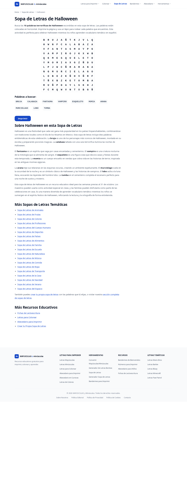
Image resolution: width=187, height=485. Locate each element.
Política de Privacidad (95, 397)
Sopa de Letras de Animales (30, 210)
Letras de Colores (67, 382)
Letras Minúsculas (67, 364)
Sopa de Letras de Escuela (29, 249)
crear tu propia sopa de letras (44, 294)
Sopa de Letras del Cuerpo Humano (34, 227)
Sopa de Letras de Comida (29, 262)
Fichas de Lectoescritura (28, 313)
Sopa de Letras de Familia (29, 245)
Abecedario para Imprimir (29, 321)
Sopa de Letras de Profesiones (31, 223)
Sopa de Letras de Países (29, 236)
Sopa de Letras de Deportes (30, 232)
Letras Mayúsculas (67, 360)
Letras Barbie (152, 364)
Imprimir (23, 118)
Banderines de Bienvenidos (129, 360)
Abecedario (148, 3)
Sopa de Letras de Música (29, 258)
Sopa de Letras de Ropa (28, 266)
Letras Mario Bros (154, 360)
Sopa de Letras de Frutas (29, 214)
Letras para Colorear (27, 317)
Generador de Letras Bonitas (100, 368)
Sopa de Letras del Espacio (29, 288)
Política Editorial (77, 397)
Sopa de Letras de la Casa (29, 275)
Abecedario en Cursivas (69, 377)
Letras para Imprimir (89, 3)
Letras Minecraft (154, 373)
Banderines (134, 3)
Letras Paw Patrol (154, 377)
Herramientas (163, 3)
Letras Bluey (152, 369)
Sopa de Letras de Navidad (29, 280)
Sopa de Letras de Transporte (31, 271)
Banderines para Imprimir (99, 381)
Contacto (127, 397)
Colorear (105, 3)
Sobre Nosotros (62, 397)
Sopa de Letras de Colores (29, 218)
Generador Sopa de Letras (99, 377)
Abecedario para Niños (127, 369)
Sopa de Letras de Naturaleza (31, 253)
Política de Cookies (113, 397)
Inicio (17, 12)
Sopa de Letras (120, 3)
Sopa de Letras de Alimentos (30, 240)
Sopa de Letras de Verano (29, 284)
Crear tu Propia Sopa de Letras (31, 326)
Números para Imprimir (127, 364)
